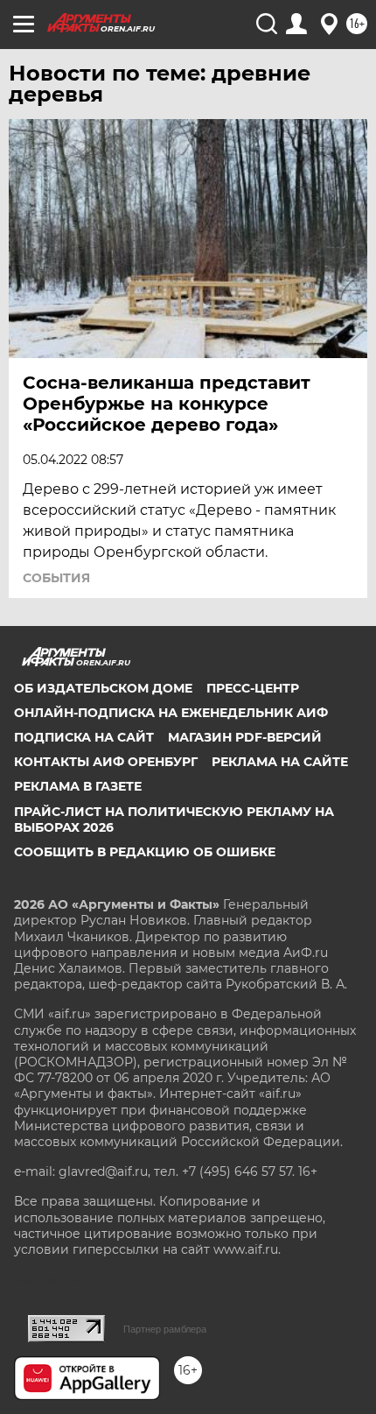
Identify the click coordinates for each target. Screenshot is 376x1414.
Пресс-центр (252, 688)
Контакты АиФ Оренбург (106, 762)
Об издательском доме (103, 688)
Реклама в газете (78, 786)
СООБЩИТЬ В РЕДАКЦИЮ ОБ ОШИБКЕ (144, 852)
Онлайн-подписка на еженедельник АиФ (171, 713)
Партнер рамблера (164, 1329)
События (56, 578)
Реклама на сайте (280, 762)
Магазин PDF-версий (245, 737)
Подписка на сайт (84, 737)
